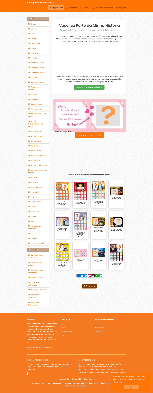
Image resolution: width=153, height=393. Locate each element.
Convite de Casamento (33, 296)
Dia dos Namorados (81, 30)
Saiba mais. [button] (118, 382)
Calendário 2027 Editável (89, 135)
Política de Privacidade (86, 375)
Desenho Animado (37, 109)
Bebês (33, 48)
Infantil (33, 216)
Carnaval (34, 94)
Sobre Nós (88, 379)
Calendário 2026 (37, 72)
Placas (33, 233)
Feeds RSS (76, 379)
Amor (32, 34)
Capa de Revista (37, 82)
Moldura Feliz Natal (99, 327)
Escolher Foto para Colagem (89, 87)
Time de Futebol (37, 243)
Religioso (34, 238)
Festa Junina (35, 202)
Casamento (35, 99)
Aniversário (35, 43)
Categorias (72, 8)
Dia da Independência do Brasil (35, 124)
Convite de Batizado (38, 290)
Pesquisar (122, 8)
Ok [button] (131, 387)
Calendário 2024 (37, 63)
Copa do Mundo (36, 104)
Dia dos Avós (35, 151)
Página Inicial (57, 8)
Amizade (34, 29)
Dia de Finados (36, 146)
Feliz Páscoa (35, 197)
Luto (32, 221)
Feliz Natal (34, 192)
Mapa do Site (65, 379)
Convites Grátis (99, 331)
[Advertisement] (89, 58)
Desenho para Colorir (100, 335)
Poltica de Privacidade (103, 8)
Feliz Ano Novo (36, 187)
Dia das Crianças (37, 136)
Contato (86, 8)
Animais (33, 38)
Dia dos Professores (38, 165)
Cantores (34, 77)
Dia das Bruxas (36, 131)
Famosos (34, 182)
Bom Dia (33, 58)
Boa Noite (34, 53)
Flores (32, 206)
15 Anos (33, 24)
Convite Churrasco (38, 277)
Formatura (34, 211)
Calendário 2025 (37, 67)
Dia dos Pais (35, 160)
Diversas (33, 177)
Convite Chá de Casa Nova (35, 256)
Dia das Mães (35, 141)
